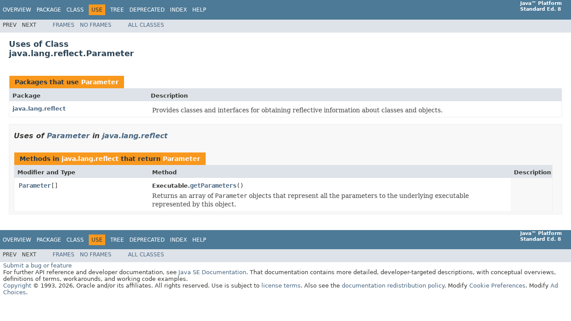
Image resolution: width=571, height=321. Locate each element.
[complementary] (497, 285)
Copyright (17, 285)
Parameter (100, 82)
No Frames (96, 25)
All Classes (146, 25)
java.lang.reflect (39, 108)
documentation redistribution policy (393, 285)
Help (199, 10)
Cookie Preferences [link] (497, 285)
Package (49, 10)
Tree (117, 10)
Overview (17, 10)
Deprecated (147, 10)
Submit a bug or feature (37, 265)
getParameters (213, 185)
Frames (63, 25)
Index (178, 10)
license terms (281, 285)
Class (75, 10)
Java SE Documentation (212, 272)
